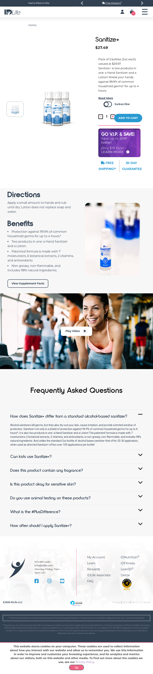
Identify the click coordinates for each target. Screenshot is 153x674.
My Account (96, 557)
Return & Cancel (140, 602)
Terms (125, 602)
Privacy (116, 602)
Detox (125, 575)
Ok (76, 668)
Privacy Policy (85, 662)
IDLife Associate (99, 575)
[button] (81, 3)
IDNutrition (130, 557)
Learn (91, 563)
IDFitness (128, 563)
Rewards (93, 569)
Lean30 (127, 569)
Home (32, 25)
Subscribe (122, 104)
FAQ (90, 581)
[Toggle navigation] (145, 11)
